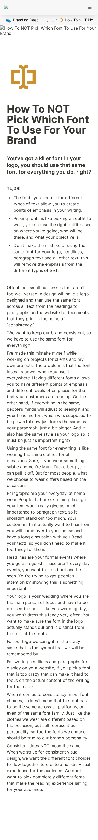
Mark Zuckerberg (59, 466)
